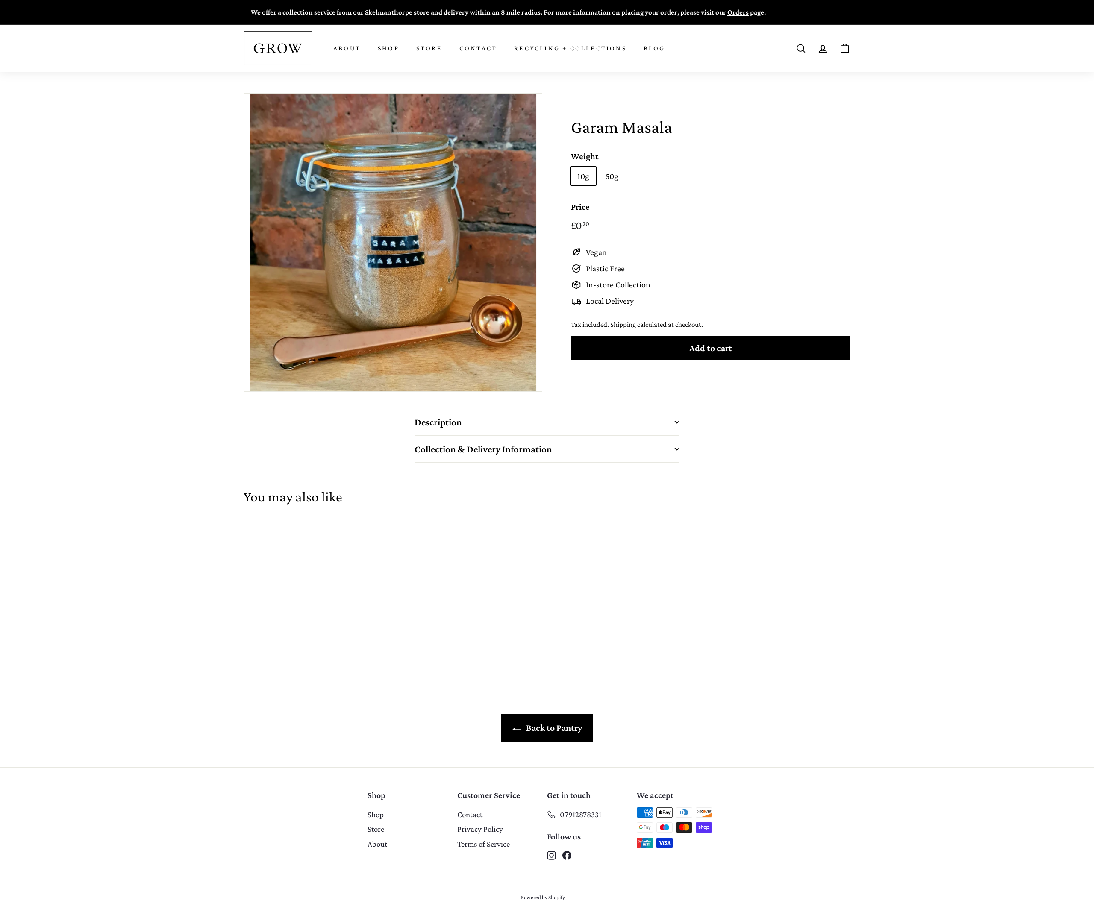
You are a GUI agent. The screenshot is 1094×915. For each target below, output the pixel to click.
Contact (478, 48)
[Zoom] (393, 242)
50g (612, 176)
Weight (584, 156)
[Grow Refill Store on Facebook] (566, 854)
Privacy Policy (480, 828)
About (347, 48)
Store (429, 48)
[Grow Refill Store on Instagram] (551, 854)
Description (438, 422)
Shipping (623, 324)
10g (583, 176)
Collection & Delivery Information (483, 449)
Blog (654, 48)
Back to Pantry (553, 727)
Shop (388, 48)
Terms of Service (483, 843)
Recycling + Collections (570, 48)
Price (580, 207)
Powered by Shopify (543, 897)
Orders (738, 12)
